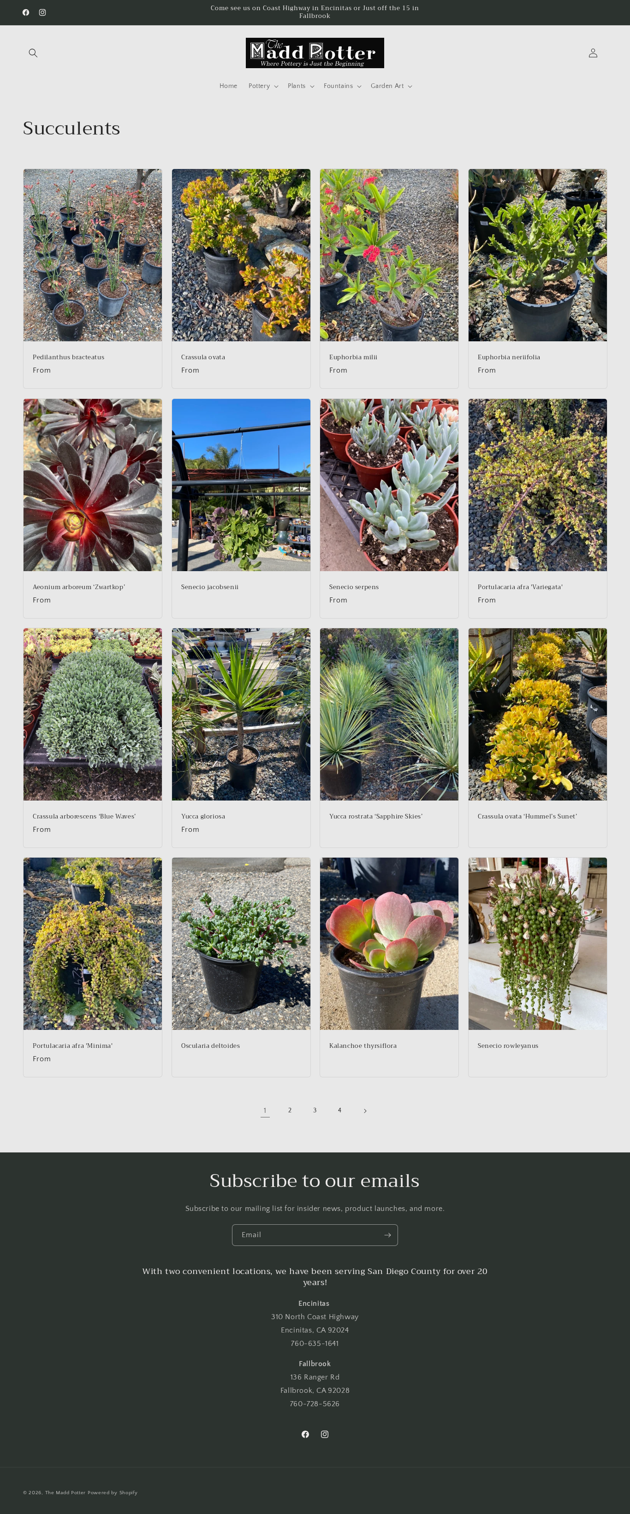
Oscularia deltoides (210, 1047)
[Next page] (365, 1111)
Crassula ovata (203, 358)
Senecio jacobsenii (210, 587)
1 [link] (265, 1110)
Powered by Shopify (113, 1493)
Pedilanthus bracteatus (68, 358)
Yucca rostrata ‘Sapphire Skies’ (376, 817)
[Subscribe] (387, 1235)
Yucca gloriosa (203, 817)
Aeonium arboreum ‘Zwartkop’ (79, 587)
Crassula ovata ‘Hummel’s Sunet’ (527, 817)
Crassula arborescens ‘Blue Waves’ (84, 817)
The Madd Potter (65, 1493)
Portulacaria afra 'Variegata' (520, 587)
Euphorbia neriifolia (509, 358)
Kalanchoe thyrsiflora (363, 1047)
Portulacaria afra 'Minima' (73, 1047)
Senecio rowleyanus (508, 1047)
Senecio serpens (354, 587)
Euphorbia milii (353, 358)
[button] (33, 53)
